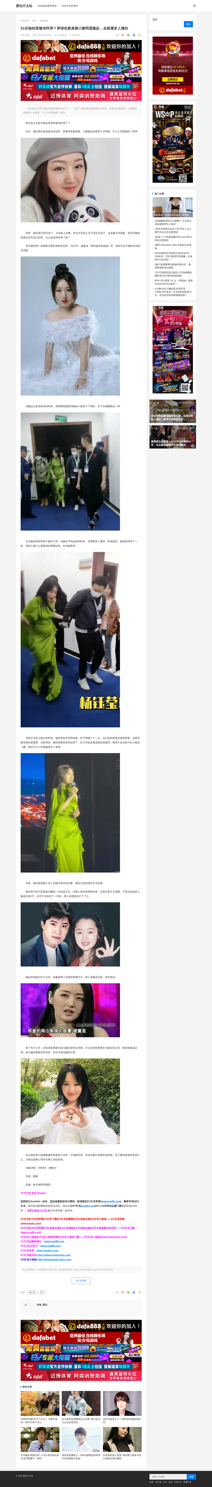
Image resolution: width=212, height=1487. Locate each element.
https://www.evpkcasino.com (54, 1255)
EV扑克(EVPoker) (36, 1193)
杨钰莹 (32, 1292)
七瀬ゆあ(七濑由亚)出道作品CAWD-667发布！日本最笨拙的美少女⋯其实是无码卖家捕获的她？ (173, 291)
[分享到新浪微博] (123, 35)
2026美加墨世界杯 (47, 5)
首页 (34, 21)
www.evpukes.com (47, 1250)
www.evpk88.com (54, 1241)
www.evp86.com (110, 1201)
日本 (165, 1482)
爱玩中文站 (24, 6)
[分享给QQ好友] (134, 35)
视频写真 (187, 1482)
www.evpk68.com (50, 1246)
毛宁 (42, 1292)
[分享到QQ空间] (139, 35)
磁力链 (159, 1482)
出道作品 (178, 1482)
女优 (170, 1482)
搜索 (155, 19)
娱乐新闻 (44, 21)
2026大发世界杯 (69, 5)
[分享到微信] (128, 35)
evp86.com (88, 1206)
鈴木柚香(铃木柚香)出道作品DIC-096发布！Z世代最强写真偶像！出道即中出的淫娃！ (173, 256)
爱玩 (28, 35)
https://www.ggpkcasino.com (54, 1259)
